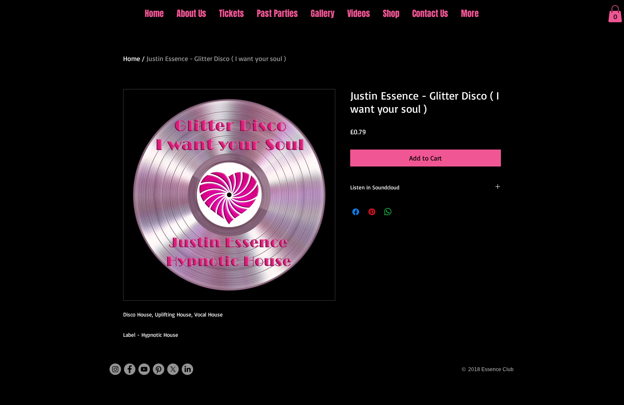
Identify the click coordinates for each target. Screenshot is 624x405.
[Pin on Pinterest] (372, 212)
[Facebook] (129, 369)
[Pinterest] (158, 369)
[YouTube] (144, 369)
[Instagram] (115, 369)
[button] (615, 13)
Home (131, 58)
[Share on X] (404, 212)
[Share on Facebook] (356, 212)
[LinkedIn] (187, 369)
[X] (173, 369)
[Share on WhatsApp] (388, 212)
